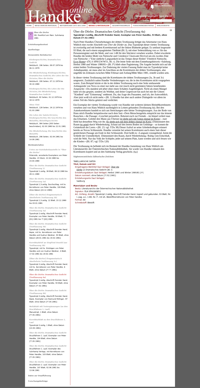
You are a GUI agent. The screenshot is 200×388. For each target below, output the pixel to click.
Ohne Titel (34, 105)
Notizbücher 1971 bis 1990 (73, 25)
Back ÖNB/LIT (165, 16)
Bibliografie (163, 25)
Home (29, 25)
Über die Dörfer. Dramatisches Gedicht (47, 333)
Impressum (141, 16)
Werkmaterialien (36, 145)
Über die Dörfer (41, 32)
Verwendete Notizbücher (40, 55)
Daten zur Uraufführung (39, 376)
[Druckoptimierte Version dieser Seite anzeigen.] (171, 30)
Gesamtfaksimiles (121, 25)
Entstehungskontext (38, 45)
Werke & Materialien (99, 25)
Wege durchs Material (46, 25)
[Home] (60, 11)
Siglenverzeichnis (82, 157)
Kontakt (153, 16)
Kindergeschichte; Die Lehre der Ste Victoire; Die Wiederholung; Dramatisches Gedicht (46, 91)
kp (135, 152)
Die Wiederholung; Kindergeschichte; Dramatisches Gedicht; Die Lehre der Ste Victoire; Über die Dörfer (48, 76)
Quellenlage (34, 50)
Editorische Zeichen (103, 157)
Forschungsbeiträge (143, 25)
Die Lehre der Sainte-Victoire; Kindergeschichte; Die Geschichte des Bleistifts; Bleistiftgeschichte (47, 118)
